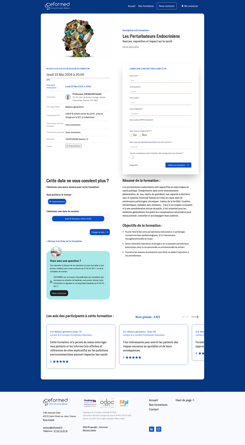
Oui (134, 135)
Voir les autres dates (130, 46)
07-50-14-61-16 (60, 431)
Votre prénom (135, 87)
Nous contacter (166, 5)
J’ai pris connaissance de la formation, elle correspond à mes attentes (156, 153)
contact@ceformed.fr (52, 427)
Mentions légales (89, 430)
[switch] (132, 157)
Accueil (131, 5)
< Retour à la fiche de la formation (64, 241)
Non (144, 135)
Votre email (134, 98)
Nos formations (146, 5)
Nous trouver (48, 419)
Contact (154, 409)
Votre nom (134, 75)
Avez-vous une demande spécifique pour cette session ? (151, 142)
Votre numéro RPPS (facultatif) (141, 120)
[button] (185, 316)
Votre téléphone (136, 109)
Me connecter (191, 5)
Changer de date (98, 232)
